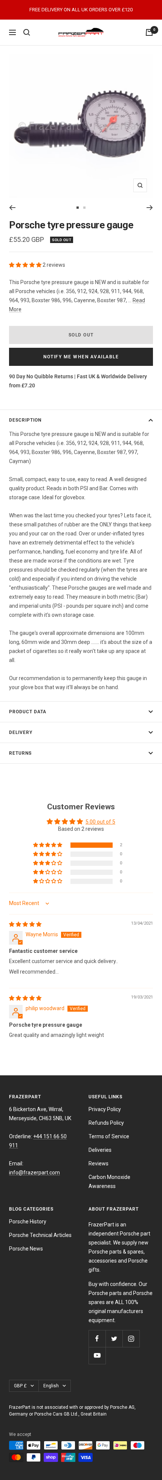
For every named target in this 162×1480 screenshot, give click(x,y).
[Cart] (149, 32)
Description (25, 420)
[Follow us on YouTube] (97, 1355)
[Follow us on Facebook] (97, 1338)
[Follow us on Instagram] (130, 1338)
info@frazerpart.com (34, 1173)
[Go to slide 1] (77, 207)
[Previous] (12, 207)
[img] (25, 924)
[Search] (26, 32)
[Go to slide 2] (84, 207)
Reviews (99, 1163)
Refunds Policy (106, 1123)
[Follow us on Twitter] (113, 1338)
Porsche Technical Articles (40, 1235)
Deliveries (100, 1150)
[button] (26, 265)
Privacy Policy (105, 1109)
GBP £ (20, 1385)
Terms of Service (109, 1136)
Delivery (20, 732)
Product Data (27, 711)
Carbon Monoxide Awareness (109, 1181)
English (51, 1385)
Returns (20, 753)
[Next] (150, 207)
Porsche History (27, 1222)
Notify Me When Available (81, 356)
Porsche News (26, 1249)
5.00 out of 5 (100, 822)
